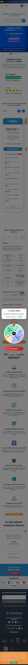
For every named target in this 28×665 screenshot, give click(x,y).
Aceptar (14, 662)
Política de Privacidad (9, 660)
